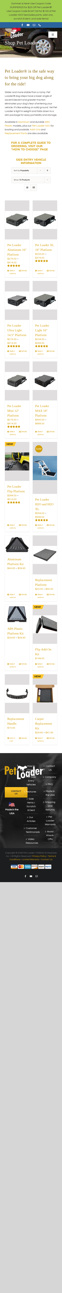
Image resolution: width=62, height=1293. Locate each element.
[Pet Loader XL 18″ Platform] (45, 220)
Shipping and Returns (50, 806)
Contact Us (50, 768)
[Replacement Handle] (17, 693)
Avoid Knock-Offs (50, 835)
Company (50, 777)
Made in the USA (50, 793)
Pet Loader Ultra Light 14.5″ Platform (16, 330)
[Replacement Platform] (45, 554)
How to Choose (31, 768)
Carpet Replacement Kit (43, 723)
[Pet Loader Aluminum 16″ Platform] (17, 220)
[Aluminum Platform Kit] (17, 544)
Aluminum (24, 122)
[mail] (34, 25)
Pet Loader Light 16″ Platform (42, 330)
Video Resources (31, 841)
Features (31, 791)
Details (24, 271)
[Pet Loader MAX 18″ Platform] (45, 381)
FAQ (50, 784)
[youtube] (28, 25)
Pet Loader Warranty (50, 821)
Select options (13, 272)
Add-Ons (35, 129)
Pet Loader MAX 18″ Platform (42, 410)
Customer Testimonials (31, 830)
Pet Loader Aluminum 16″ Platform (17, 249)
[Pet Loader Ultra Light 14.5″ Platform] (17, 300)
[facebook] (22, 25)
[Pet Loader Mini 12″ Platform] (17, 381)
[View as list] (34, 188)
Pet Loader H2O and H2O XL (44, 504)
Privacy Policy (39, 856)
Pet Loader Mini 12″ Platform (14, 410)
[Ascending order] (47, 170)
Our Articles (31, 819)
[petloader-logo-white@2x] (14, 32)
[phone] (39, 25)
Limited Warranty (30, 859)
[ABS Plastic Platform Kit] (17, 614)
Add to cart (12, 739)
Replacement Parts (16, 133)
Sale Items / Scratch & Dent (31, 804)
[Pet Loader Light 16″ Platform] (45, 300)
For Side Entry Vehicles (31, 781)
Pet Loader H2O (41, 125)
